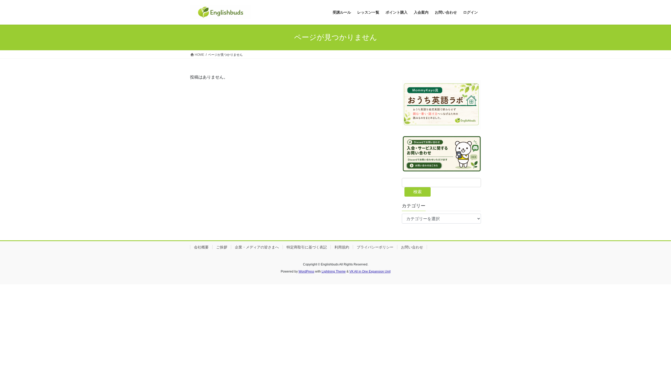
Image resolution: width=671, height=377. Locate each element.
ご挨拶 (221, 247)
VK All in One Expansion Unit (370, 271)
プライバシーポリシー (375, 247)
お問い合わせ (412, 247)
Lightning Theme (334, 271)
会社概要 (201, 247)
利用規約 (341, 247)
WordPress (306, 271)
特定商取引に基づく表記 (306, 247)
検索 (417, 192)
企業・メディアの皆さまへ (257, 247)
